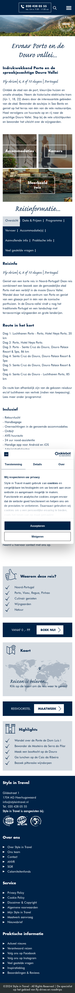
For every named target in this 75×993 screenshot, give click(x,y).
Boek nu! (48, 630)
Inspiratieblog (16, 968)
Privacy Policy (15, 892)
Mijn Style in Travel (19, 912)
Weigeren (37, 536)
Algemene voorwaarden (22, 907)
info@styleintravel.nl (16, 802)
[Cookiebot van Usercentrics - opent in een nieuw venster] (55, 454)
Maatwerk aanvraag (20, 917)
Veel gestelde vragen (20, 963)
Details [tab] (37, 464)
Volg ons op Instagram (21, 958)
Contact (12, 857)
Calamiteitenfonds (19, 871)
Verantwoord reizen (19, 948)
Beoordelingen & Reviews (23, 973)
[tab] (11, 221)
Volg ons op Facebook (21, 953)
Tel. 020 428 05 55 (15, 806)
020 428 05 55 (36, 6)
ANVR (11, 862)
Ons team (13, 852)
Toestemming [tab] (13, 464)
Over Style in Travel (19, 847)
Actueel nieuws (16, 943)
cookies (53, 482)
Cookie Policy (15, 897)
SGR (10, 866)
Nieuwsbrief (15, 922)
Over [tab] (61, 464)
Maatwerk (47, 708)
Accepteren (37, 525)
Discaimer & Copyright (22, 902)
